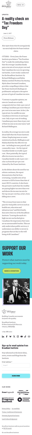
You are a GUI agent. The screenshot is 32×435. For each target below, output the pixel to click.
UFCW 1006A (7, 428)
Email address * (7, 362)
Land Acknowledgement (9, 419)
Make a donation (11, 271)
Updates (5, 14)
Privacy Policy (6, 408)
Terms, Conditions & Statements (12, 412)
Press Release (9, 38)
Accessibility (16, 408)
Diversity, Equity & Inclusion (10, 415)
